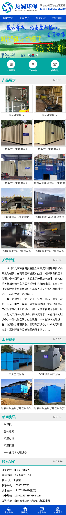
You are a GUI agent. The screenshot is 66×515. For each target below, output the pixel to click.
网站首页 (8, 18)
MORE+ (58, 80)
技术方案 (57, 18)
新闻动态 (41, 18)
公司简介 (25, 18)
